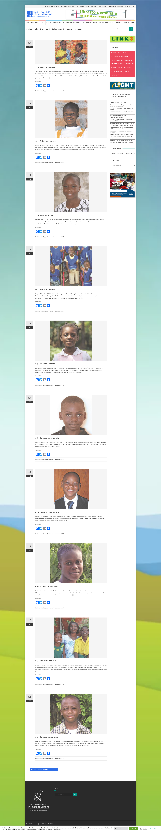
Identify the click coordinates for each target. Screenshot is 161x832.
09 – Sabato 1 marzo (45, 364)
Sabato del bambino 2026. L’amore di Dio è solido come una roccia (122, 128)
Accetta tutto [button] (133, 828)
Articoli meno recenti (40, 769)
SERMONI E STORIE (117, 64)
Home (27, 23)
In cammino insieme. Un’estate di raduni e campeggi (122, 131)
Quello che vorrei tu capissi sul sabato (121, 140)
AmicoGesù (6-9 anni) (82, 6)
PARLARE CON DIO (117, 67)
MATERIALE (128, 67)
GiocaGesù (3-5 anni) (67, 6)
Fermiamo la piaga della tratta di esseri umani (121, 112)
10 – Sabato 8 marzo (45, 289)
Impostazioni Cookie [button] (121, 828)
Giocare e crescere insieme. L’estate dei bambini (121, 109)
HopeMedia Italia (44, 824)
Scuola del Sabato (53, 23)
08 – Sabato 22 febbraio (47, 438)
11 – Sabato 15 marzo (45, 215)
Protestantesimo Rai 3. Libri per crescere (122, 125)
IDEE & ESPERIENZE (117, 71)
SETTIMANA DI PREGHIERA (119, 56)
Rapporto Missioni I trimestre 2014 (53, 91)
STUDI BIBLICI (129, 64)
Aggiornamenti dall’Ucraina (118, 115)
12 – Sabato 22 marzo (45, 141)
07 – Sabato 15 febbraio (47, 512)
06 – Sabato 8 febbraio (46, 586)
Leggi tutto (143, 829)
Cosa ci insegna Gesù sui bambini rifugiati (122, 123)
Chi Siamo (33, 23)
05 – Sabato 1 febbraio (46, 661)
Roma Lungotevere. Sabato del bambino (121, 142)
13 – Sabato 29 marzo (45, 67)
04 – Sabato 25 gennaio (47, 737)
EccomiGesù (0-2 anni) (52, 6)
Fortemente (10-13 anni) (98, 6)
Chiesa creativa (79, 23)
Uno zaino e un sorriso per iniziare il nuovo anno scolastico (120, 105)
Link (132, 23)
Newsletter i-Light (123, 23)
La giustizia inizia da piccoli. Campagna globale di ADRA (121, 120)
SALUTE (127, 71)
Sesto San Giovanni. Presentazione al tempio (121, 137)
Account (127, 6)
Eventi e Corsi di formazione (103, 23)
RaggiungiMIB (67, 23)
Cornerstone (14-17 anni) (115, 6)
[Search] (131, 29)
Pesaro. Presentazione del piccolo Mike (121, 134)
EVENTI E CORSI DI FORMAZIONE (121, 60)
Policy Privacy (154, 829)
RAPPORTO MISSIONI (117, 52)
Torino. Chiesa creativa (116, 117)
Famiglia (89, 23)
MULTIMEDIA (115, 75)
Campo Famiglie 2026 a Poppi (118, 102)
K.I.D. (41, 23)
